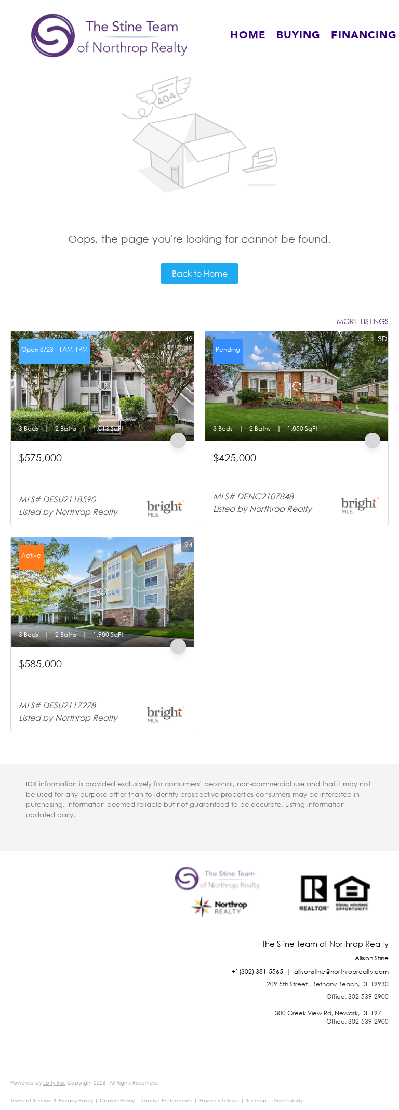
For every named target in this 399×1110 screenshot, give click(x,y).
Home (247, 35)
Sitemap (256, 1100)
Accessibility (288, 1100)
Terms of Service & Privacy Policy (51, 1100)
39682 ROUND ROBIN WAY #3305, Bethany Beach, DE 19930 (93, 475)
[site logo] (220, 903)
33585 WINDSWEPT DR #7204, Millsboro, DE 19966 (92, 681)
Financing (364, 35)
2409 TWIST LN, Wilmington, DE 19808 (276, 470)
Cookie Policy (117, 1100)
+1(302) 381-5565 (257, 971)
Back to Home (200, 273)
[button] (109, 35)
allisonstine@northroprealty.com (341, 971)
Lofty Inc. (54, 1083)
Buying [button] (298, 35)
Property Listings (219, 1100)
